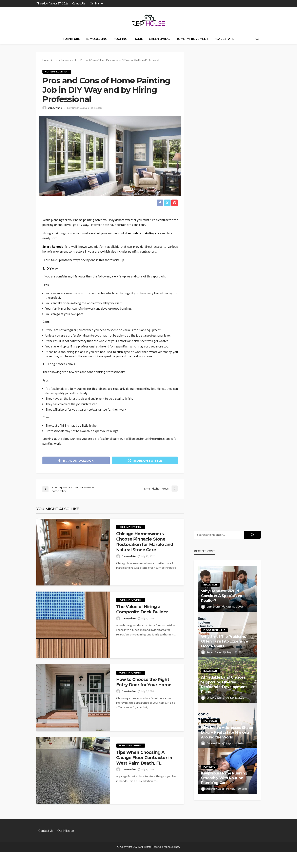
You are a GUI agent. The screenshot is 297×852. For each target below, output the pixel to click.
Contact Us (78, 3)
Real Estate (224, 38)
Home (138, 38)
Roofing (120, 38)
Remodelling (96, 38)
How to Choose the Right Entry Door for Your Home (143, 682)
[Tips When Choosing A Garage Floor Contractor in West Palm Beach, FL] (73, 770)
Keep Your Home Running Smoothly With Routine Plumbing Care (224, 778)
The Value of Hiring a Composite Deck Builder (142, 609)
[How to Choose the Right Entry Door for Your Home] (73, 697)
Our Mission (97, 3)
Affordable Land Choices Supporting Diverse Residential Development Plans (224, 684)
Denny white (55, 107)
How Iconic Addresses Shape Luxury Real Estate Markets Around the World (227, 732)
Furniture (71, 38)
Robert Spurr (213, 652)
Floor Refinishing (214, 630)
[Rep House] (148, 20)
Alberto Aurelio (215, 788)
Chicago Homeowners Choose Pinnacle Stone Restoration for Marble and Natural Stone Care (144, 541)
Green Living (159, 38)
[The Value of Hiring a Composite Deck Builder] (73, 625)
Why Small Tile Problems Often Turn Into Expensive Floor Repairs (224, 641)
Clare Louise (129, 691)
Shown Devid (213, 697)
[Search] (257, 38)
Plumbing (209, 766)
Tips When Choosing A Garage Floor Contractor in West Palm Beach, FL (144, 758)
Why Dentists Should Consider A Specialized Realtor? (221, 596)
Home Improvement (192, 38)
